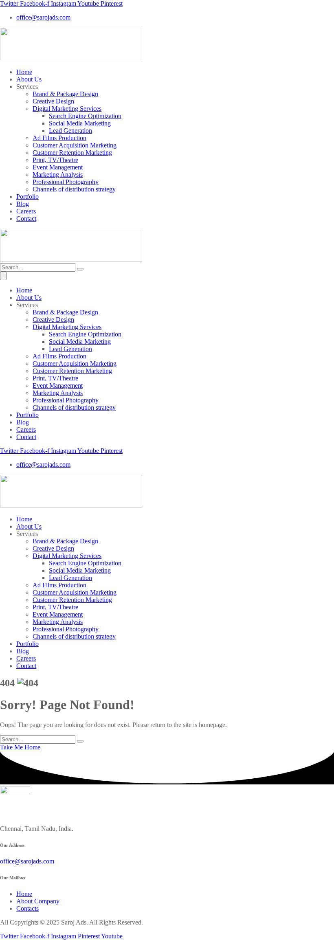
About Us (29, 79)
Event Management (58, 167)
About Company (37, 901)
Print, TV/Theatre (55, 159)
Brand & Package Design (65, 93)
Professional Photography (66, 181)
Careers (26, 211)
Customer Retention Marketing (72, 152)
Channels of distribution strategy (74, 189)
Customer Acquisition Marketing (74, 145)
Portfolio (27, 196)
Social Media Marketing (80, 123)
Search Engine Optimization (85, 115)
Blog (22, 203)
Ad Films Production (59, 137)
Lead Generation (70, 130)
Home (24, 71)
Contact (26, 218)
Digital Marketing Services (67, 108)
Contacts (27, 908)
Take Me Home (20, 747)
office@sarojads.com (27, 861)
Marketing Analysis (58, 174)
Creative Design (53, 101)
